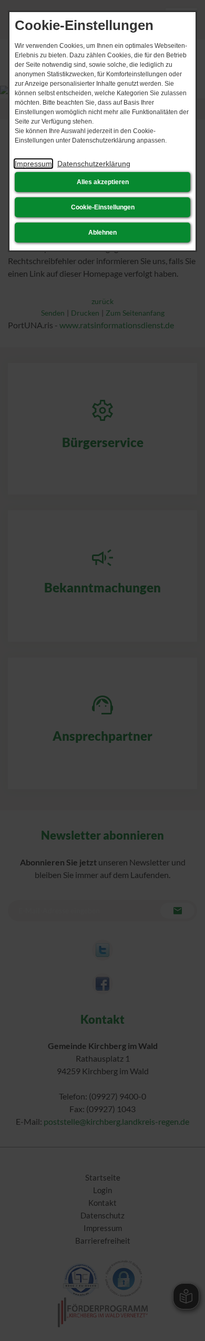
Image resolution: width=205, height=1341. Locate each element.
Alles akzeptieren (103, 182)
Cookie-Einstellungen (103, 207)
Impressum (33, 163)
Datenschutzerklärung (93, 163)
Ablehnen (102, 232)
